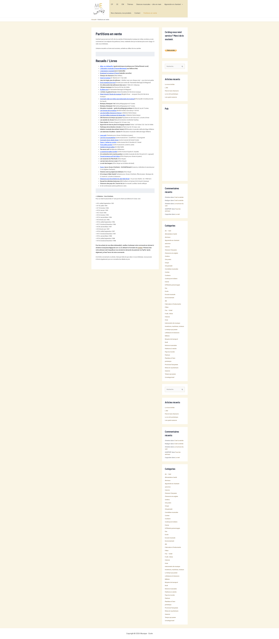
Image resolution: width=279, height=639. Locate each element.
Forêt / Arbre (169, 313)
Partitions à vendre (170, 348)
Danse (167, 282)
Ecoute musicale (170, 294)
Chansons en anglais (171, 253)
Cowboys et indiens (171, 278)
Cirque (167, 263)
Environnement (169, 297)
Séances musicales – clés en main (148, 4)
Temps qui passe (170, 374)
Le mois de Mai (169, 84)
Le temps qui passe (171, 329)
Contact (137, 13)
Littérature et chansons (172, 332)
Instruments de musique (172, 323)
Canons (167, 247)
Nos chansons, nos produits (121, 13)
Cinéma (167, 256)
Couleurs (167, 275)
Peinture (167, 355)
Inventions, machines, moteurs (174, 326)
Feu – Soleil (168, 310)
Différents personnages (172, 285)
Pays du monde (170, 352)
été (166, 301)
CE (117, 4)
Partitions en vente (150, 13)
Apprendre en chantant (172, 4)
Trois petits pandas (106, 145)
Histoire (167, 317)
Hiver (166, 320)
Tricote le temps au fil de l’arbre (110, 156)
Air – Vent (168, 231)
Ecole (166, 291)
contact (140, 247)
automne (167, 243)
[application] (182, 4)
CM (123, 4)
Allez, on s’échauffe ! (106, 66)
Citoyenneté (168, 266)
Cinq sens (168, 259)
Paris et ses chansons (172, 91)
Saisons (167, 371)
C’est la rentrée (178, 197)
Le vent (177, 214)
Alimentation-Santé (171, 234)
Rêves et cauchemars (171, 368)
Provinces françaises (171, 364)
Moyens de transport (171, 339)
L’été (166, 87)
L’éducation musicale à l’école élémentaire (113, 68)
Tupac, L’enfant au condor (108, 142)
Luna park (103, 135)
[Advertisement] (175, 145)
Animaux (167, 237)
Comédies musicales (171, 269)
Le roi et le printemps (171, 94)
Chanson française (171, 250)
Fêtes (166, 307)
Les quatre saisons (171, 97)
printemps (168, 361)
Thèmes (130, 4)
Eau (166, 288)
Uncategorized (169, 377)
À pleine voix (104, 89)
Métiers (167, 336)
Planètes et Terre (170, 358)
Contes (167, 272)
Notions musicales (171, 345)
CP (112, 4)
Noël (166, 342)
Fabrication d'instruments (173, 304)
